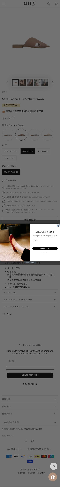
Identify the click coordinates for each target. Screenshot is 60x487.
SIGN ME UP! (45, 248)
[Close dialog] (58, 226)
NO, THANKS (45, 252)
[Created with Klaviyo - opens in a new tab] (30, 262)
